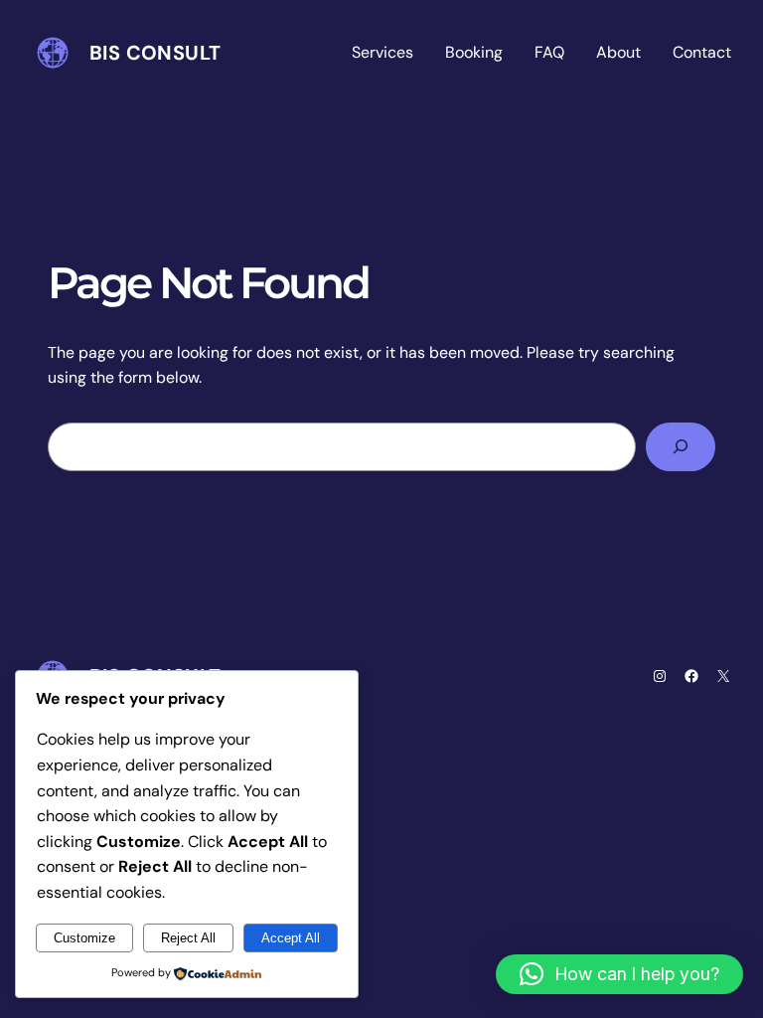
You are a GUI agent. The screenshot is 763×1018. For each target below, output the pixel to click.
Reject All (188, 938)
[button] (619, 974)
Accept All (290, 938)
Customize (84, 938)
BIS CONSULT (155, 53)
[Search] (680, 447)
